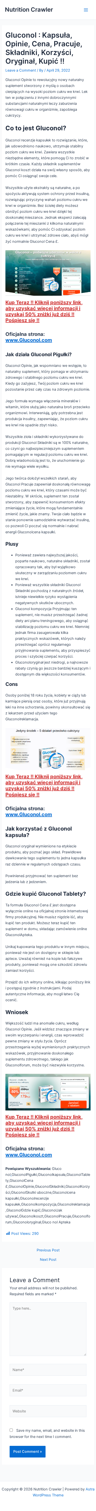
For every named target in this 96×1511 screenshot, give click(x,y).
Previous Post (48, 1250)
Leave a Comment (20, 70)
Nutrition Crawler (29, 9)
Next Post (48, 1260)
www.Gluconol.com (28, 340)
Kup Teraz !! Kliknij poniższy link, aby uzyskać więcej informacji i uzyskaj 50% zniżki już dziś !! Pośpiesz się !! (44, 311)
